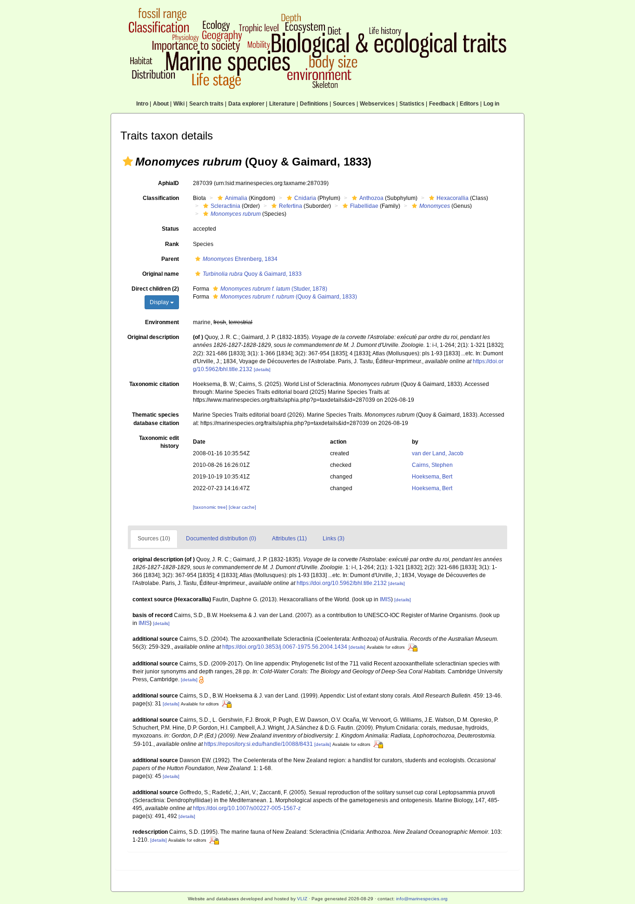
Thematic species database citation (155, 419)
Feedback (442, 103)
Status (170, 229)
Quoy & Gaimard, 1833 (252, 274)
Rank (172, 244)
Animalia (236, 198)
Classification (161, 198)
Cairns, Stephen (432, 465)
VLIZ (302, 898)
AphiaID (168, 183)
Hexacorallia (453, 198)
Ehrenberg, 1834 (240, 259)
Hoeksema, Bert (432, 476)
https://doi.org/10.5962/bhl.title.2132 (342, 583)
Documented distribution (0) (221, 538)
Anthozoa (371, 198)
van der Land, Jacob (437, 453)
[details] (262, 369)
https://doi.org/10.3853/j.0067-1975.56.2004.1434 (284, 647)
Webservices (377, 103)
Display (160, 302)
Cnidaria (305, 198)
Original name (160, 274)
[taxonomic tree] (211, 507)
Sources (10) (154, 538)
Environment (162, 322)
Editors (469, 103)
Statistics (411, 103)
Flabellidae (364, 206)
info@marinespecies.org (422, 898)
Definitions (314, 103)
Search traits (206, 103)
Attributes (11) (289, 538)
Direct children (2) (155, 289)
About (161, 103)
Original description (153, 337)
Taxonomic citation (154, 384)
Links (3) (333, 538)
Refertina (290, 206)
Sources (344, 103)
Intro (142, 103)
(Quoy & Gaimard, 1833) (288, 296)
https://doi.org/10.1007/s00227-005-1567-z (247, 808)
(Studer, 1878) (273, 289)
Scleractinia (225, 206)
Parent (170, 259)
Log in (491, 103)
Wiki (179, 103)
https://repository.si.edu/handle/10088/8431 (258, 744)
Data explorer (246, 103)
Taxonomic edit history (159, 442)
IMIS (385, 599)
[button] (127, 161)
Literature (282, 103)
